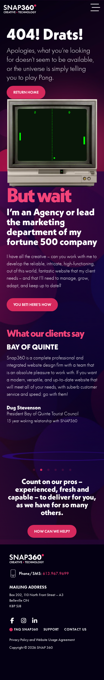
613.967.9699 (56, 573)
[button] (34, 470)
